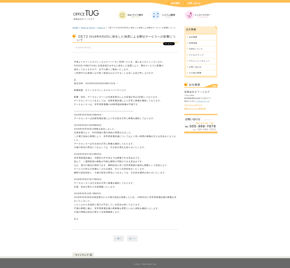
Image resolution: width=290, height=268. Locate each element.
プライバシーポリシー (199, 61)
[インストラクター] (198, 15)
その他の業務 (195, 73)
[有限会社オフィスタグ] (85, 14)
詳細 (215, 86)
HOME (75, 28)
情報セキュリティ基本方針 (195, 108)
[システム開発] (165, 15)
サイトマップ (83, 255)
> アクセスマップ (202, 101)
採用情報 (193, 43)
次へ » (132, 238)
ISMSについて (196, 49)
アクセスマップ (196, 55)
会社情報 (175, 3)
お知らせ (101, 28)
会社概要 (193, 37)
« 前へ (118, 238)
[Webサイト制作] (131, 15)
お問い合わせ (194, 3)
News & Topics (88, 28)
